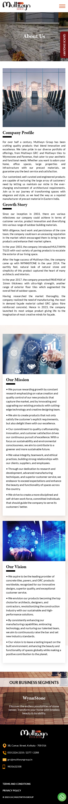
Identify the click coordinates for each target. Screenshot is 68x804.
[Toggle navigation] (62, 6)
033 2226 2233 (15, 752)
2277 (29, 752)
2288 (36, 752)
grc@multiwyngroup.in (19, 759)
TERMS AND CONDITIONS (17, 783)
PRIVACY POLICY (12, 790)
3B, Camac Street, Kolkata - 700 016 (26, 745)
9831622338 (14, 766)
